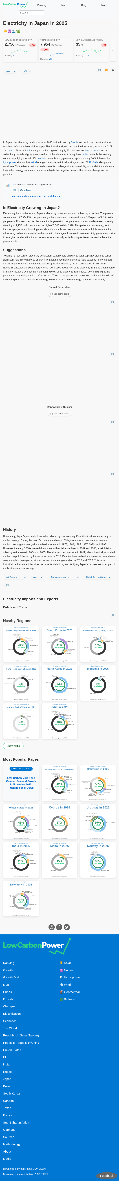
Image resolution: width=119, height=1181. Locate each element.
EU (5, 1057)
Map (63, 5)
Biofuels (93, 162)
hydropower (9, 162)
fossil (74, 142)
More (104, 5)
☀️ (5, 31)
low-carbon (91, 150)
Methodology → (52, 196)
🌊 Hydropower (70, 977)
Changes (9, 1006)
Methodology (11, 1144)
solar (85, 154)
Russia (7, 1071)
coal (10, 150)
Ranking (41, 5)
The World (10, 1028)
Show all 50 (13, 746)
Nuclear (41, 158)
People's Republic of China (21, 1042)
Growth (8, 970)
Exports (8, 999)
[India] (59, 721)
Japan (7, 1079)
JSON (42, 1168)
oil (28, 150)
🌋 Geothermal (70, 992)
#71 (14, 55)
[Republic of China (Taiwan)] (98, 644)
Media (7, 1158)
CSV (35, 1168)
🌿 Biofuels (67, 999)
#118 (86, 55)
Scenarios (10, 1021)
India (6, 1064)
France (8, 1115)
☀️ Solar (65, 963)
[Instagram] (51, 929)
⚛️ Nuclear (67, 970)
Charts (7, 992)
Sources (8, 1137)
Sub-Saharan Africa (16, 1122)
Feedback (107, 1175)
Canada (8, 1100)
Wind (34, 162)
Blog (83, 5)
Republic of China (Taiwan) (21, 1035)
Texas (7, 1108)
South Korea (11, 1093)
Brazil (7, 1086)
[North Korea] (59, 683)
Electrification (12, 1013)
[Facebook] (59, 929)
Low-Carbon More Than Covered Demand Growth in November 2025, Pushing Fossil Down (21, 778)
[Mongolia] (98, 683)
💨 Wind (65, 984)
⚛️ (9, 31)
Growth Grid (11, 977)
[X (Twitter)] (67, 929)
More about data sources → (26, 196)
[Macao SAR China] (21, 721)
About (7, 1151)
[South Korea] (59, 644)
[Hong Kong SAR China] (21, 683)
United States (12, 1050)
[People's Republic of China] (21, 644)
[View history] (20, 51)
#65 (50, 59)
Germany (9, 1129)
